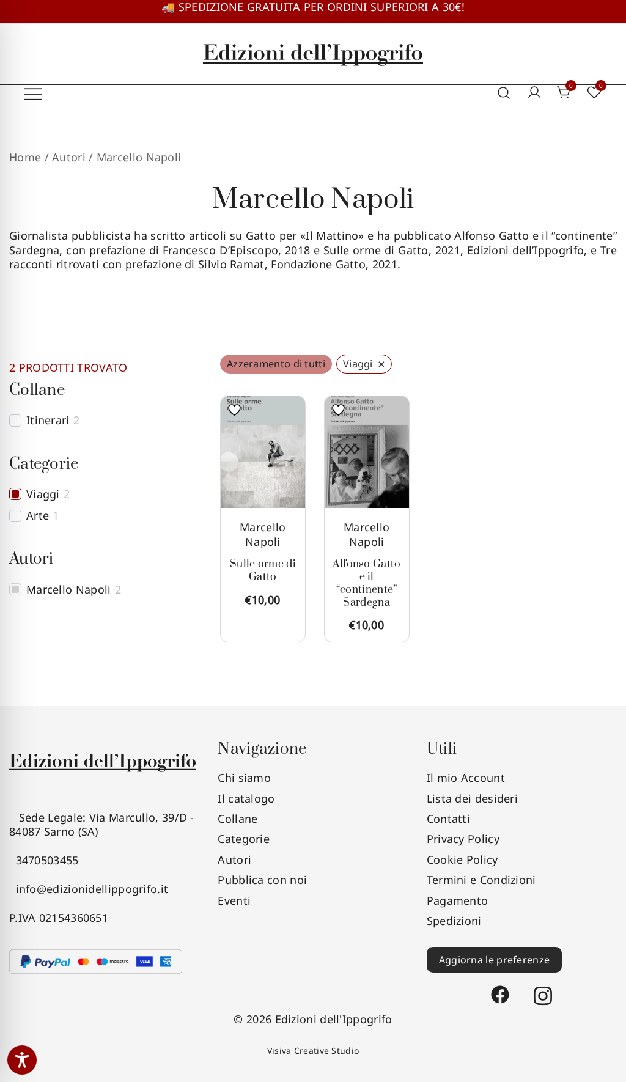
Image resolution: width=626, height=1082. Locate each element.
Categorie (244, 838)
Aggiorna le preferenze (494, 959)
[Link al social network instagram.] (543, 989)
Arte (37, 516)
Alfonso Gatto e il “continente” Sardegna (367, 583)
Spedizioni (454, 920)
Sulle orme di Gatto (263, 571)
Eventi (234, 900)
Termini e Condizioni (481, 879)
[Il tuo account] (534, 93)
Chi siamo (244, 777)
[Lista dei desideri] (237, 410)
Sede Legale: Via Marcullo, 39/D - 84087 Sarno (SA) (101, 824)
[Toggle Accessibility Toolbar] (22, 1060)
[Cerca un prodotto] (504, 93)
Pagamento (457, 900)
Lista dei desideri (472, 798)
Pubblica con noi (262, 879)
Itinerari (48, 420)
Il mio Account (466, 777)
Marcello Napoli (262, 534)
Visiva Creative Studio (313, 1050)
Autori (234, 859)
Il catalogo (246, 798)
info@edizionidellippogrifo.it (88, 888)
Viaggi (43, 494)
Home (25, 157)
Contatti (448, 818)
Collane (237, 818)
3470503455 (44, 860)
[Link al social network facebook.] (500, 989)
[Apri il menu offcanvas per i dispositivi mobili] (33, 93)
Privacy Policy (463, 838)
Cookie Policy (462, 859)
